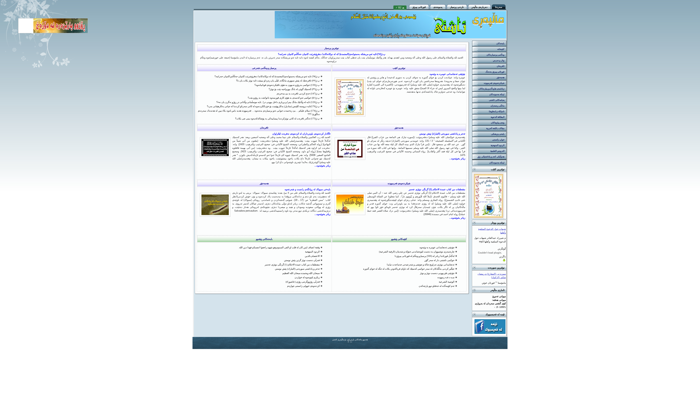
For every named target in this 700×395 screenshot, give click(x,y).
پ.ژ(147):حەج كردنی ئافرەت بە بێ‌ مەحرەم (298, 93)
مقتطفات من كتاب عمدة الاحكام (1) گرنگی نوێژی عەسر (437, 189)
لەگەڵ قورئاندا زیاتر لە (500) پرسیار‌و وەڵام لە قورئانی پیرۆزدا (424, 256)
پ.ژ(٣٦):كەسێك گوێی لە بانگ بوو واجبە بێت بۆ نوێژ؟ (294, 89)
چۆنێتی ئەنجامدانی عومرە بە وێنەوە (447, 74)
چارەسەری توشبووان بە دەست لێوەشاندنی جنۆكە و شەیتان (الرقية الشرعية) (416, 251)
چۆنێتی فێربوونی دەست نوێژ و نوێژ (437, 273)
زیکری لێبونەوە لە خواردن (307, 277)
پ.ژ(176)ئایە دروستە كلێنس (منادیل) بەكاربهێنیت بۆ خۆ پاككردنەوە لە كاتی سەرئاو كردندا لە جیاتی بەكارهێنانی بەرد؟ (263, 106)
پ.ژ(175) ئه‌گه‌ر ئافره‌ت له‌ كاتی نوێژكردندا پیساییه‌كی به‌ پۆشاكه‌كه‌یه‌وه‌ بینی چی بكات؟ (277, 118)
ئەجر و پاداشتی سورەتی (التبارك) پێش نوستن (442, 133)
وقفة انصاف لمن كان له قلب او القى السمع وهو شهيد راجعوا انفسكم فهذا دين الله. (279, 247)
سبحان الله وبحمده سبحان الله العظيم (301, 273)
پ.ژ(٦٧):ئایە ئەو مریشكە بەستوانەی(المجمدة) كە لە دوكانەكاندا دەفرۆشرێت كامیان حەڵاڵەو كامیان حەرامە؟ (331, 54)
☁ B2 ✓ (400, 7)
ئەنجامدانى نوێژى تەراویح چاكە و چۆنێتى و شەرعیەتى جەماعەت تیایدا (420, 264)
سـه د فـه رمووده (446, 277)
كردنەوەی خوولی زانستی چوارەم (303, 286)
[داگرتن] (504, 261)
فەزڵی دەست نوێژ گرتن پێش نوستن (302, 260)
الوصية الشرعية (446, 281)
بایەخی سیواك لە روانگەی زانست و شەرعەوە (307, 189)
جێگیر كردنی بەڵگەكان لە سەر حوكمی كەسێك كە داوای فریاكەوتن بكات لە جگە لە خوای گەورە (408, 268)
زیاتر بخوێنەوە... (457, 158)
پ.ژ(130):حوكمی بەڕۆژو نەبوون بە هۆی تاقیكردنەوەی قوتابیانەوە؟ (287, 85)
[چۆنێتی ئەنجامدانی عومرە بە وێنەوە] (488, 218)
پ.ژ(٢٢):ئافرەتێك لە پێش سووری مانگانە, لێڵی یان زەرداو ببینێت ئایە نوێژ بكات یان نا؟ (278, 80)
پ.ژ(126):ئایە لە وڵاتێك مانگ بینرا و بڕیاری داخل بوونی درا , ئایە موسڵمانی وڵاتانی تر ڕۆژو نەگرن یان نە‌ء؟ (268, 102)
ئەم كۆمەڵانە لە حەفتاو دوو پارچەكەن (436, 286)
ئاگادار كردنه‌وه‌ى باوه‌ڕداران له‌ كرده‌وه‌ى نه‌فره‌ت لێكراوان (301, 133)
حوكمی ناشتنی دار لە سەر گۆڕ (439, 260)
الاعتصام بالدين (312, 256)
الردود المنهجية (312, 251)
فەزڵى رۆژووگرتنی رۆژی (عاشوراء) (303, 281)
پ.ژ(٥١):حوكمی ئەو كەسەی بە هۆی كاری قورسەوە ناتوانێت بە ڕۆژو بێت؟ (284, 97)
